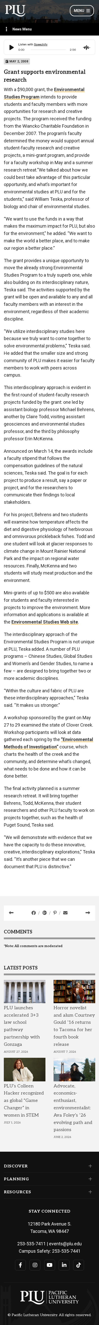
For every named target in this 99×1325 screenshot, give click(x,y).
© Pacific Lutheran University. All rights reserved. (49, 1315)
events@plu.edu (65, 1243)
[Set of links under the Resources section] (89, 1192)
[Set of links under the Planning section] (89, 1179)
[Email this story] (65, 912)
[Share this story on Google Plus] (45, 912)
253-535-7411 (31, 1243)
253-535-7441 (66, 1251)
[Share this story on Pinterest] (55, 912)
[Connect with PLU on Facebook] (20, 1265)
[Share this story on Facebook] (34, 912)
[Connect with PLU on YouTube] (49, 1265)
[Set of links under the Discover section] (89, 1166)
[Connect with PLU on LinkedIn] (64, 1265)
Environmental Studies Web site (44, 622)
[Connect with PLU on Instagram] (34, 1265)
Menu (79, 11)
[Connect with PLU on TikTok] (78, 1265)
